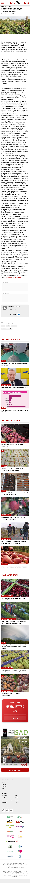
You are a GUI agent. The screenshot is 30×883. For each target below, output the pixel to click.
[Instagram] (7, 810)
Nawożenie (4, 802)
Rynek (16, 797)
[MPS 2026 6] (15, 748)
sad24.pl (3, 6)
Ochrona (17, 800)
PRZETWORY (14, 326)
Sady (16, 795)
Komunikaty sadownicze (7, 800)
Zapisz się (15, 718)
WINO (3, 326)
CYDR (8, 326)
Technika (17, 802)
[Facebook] (18, 314)
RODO (3, 788)
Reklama (4, 784)
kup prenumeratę (15, 770)
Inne (10, 6)
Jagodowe (4, 797)
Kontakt (3, 782)
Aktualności (4, 795)
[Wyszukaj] (28, 3)
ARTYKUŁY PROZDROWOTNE (7, 328)
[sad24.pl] (15, 2)
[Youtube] (11, 810)
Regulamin (4, 786)
